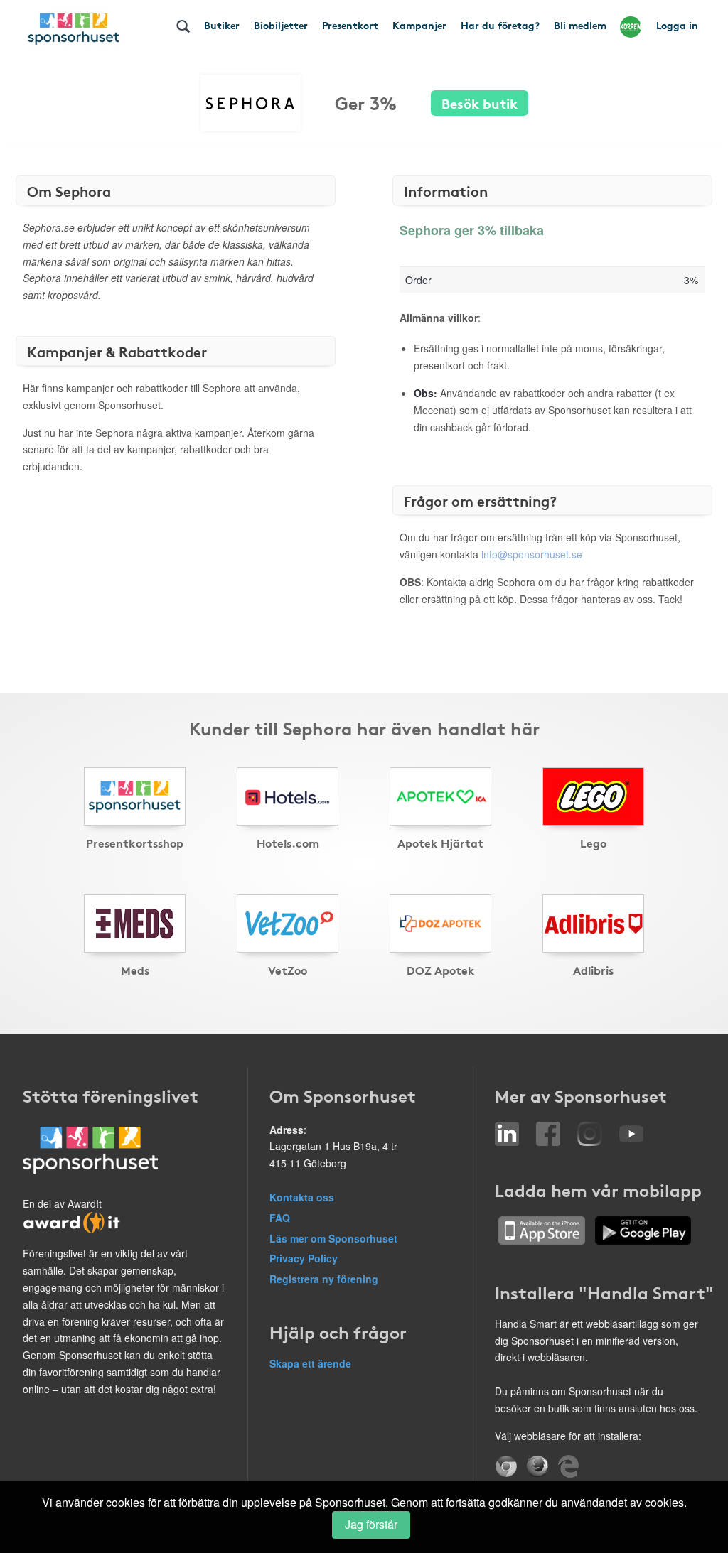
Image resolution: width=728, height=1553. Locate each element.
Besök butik (479, 102)
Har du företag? (500, 25)
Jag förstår (371, 1524)
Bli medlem (580, 25)
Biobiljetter (281, 25)
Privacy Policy (303, 1258)
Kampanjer (419, 25)
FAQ (279, 1218)
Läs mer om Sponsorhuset (333, 1238)
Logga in (677, 25)
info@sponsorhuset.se (531, 554)
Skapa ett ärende (310, 1363)
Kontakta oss (301, 1197)
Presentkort (350, 25)
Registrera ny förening (323, 1279)
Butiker (222, 25)
